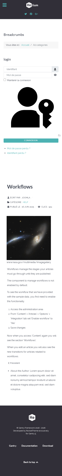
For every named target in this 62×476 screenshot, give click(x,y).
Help (25, 202)
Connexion (31, 140)
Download (48, 445)
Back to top (29, 462)
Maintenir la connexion (19, 80)
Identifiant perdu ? (16, 153)
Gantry (12, 445)
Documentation (29, 445)
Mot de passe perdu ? (18, 148)
